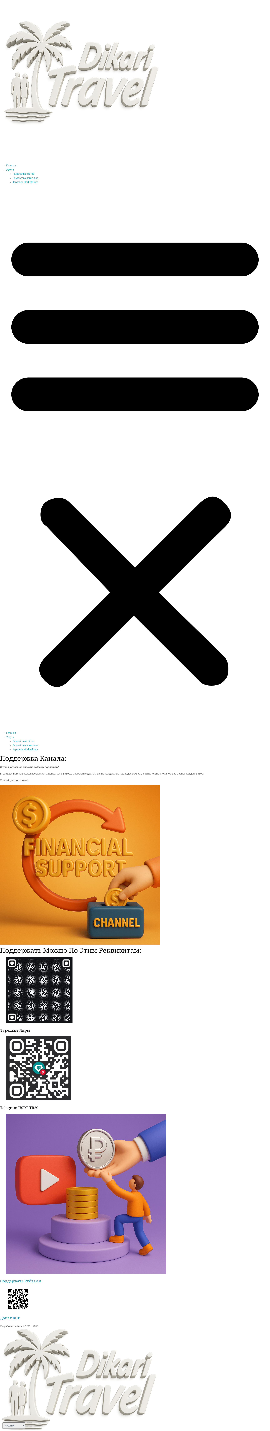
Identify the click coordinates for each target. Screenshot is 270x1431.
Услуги (10, 169)
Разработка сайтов (23, 173)
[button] (135, 457)
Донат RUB (10, 1317)
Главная (11, 165)
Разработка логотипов (25, 177)
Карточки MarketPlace (25, 182)
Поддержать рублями (20, 1280)
